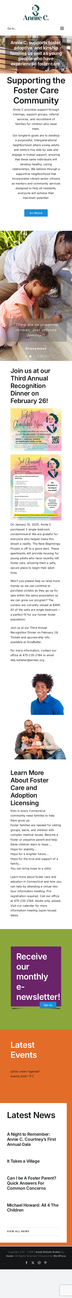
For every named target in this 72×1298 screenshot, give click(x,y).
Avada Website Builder (48, 1251)
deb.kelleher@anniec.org (27, 660)
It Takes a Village (23, 1161)
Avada (9, 1256)
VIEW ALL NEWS (18, 1231)
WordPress (59, 1256)
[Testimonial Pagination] (27, 356)
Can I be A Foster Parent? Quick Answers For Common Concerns (31, 1183)
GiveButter (34, 642)
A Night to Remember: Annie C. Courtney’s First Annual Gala (31, 1139)
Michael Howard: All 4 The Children (33, 1208)
